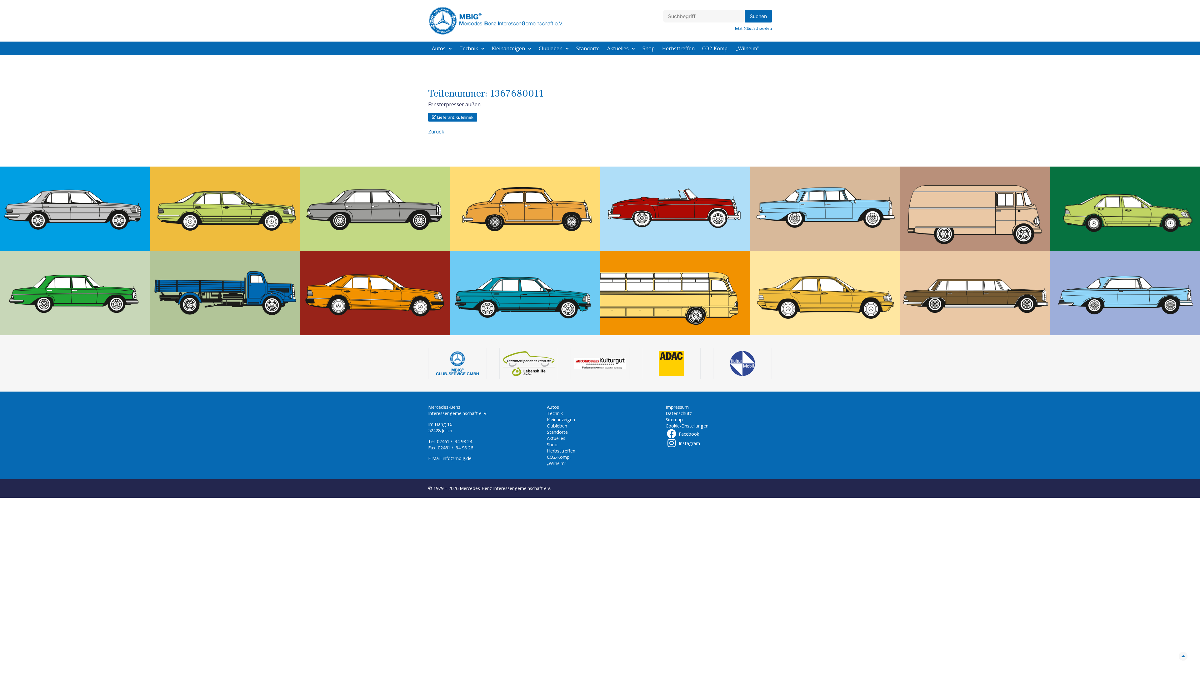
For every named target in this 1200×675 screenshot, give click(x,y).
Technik (468, 48)
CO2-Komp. (715, 48)
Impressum (677, 407)
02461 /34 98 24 (454, 441)
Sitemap (674, 419)
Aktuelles (618, 48)
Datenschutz (679, 413)
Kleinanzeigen (508, 48)
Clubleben (550, 48)
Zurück (436, 131)
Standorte (588, 48)
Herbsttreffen (678, 48)
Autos (439, 48)
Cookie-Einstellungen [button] (687, 426)
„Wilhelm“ (747, 48)
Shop (648, 48)
